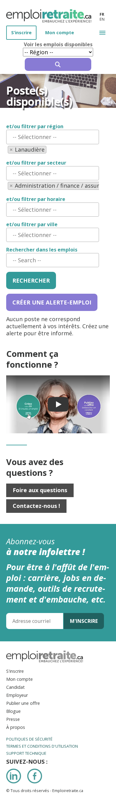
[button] (102, 32)
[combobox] (52, 137)
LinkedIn (13, 776)
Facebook (34, 776)
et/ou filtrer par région (34, 126)
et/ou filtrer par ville (32, 224)
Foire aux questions (40, 490)
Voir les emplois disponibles (58, 44)
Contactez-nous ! (36, 505)
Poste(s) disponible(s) (39, 96)
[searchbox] (52, 137)
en (102, 19)
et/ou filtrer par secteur (36, 163)
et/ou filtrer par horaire (35, 199)
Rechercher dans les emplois (41, 250)
